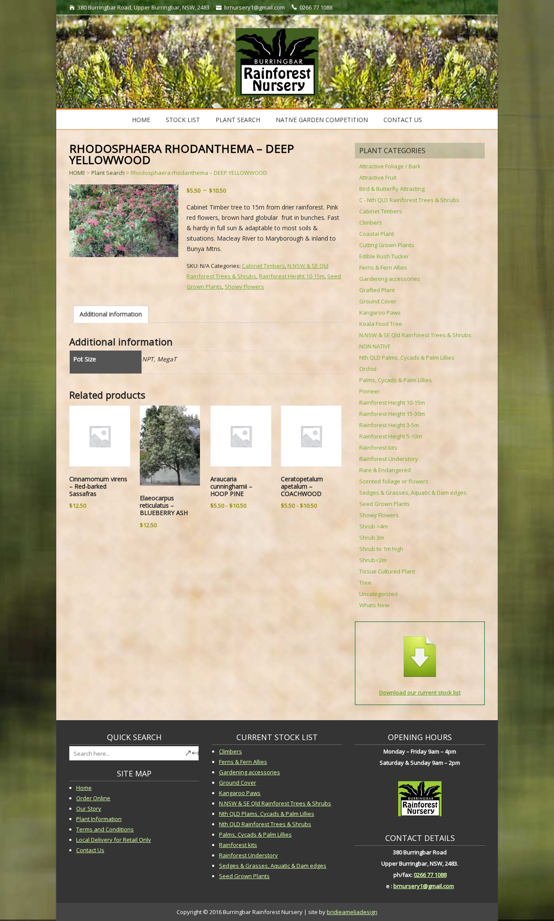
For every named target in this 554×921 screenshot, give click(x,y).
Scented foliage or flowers (393, 481)
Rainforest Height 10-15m (292, 276)
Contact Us (402, 120)
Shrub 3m (371, 537)
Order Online (93, 798)
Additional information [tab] (111, 314)
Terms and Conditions (105, 829)
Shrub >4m (373, 526)
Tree (365, 582)
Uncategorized (378, 594)
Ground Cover (377, 301)
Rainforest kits (378, 447)
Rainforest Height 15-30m (392, 414)
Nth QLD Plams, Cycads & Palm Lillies (266, 814)
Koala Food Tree (380, 324)
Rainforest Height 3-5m (389, 425)
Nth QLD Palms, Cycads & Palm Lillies (406, 357)
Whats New (374, 605)
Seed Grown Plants (384, 504)
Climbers (370, 222)
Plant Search (238, 120)
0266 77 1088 (430, 875)
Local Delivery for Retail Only (113, 840)
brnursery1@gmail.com (423, 886)
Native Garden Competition (322, 120)
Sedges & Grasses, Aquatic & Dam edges (413, 492)
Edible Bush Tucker (384, 256)
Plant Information (99, 819)
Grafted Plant (377, 290)
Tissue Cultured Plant (387, 571)
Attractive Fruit (377, 177)
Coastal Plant (376, 234)
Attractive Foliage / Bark (390, 166)
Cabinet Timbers (263, 266)
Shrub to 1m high (381, 549)
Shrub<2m (373, 560)
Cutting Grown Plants (386, 245)
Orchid (368, 369)
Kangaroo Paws (380, 312)
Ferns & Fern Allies (383, 267)
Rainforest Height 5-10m (390, 436)
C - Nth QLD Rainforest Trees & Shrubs (409, 200)
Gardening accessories (389, 279)
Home (141, 120)
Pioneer (369, 391)
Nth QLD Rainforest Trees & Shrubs (265, 824)
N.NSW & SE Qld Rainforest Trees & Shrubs (415, 335)
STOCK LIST (183, 120)
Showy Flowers (244, 286)
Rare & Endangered (385, 470)
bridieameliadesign (352, 912)
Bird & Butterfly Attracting (392, 189)
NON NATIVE (375, 346)
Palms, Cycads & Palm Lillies (395, 380)
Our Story (88, 808)
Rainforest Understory (388, 459)
